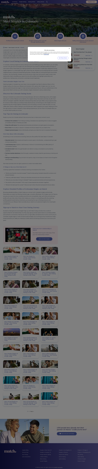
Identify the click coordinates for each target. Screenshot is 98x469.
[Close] (69, 48)
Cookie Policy (46, 54)
